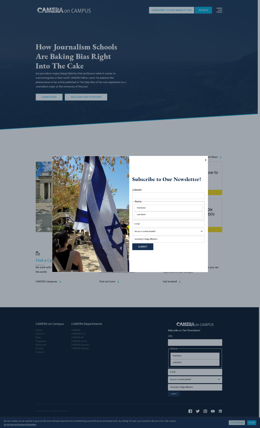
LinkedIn (137, 190)
